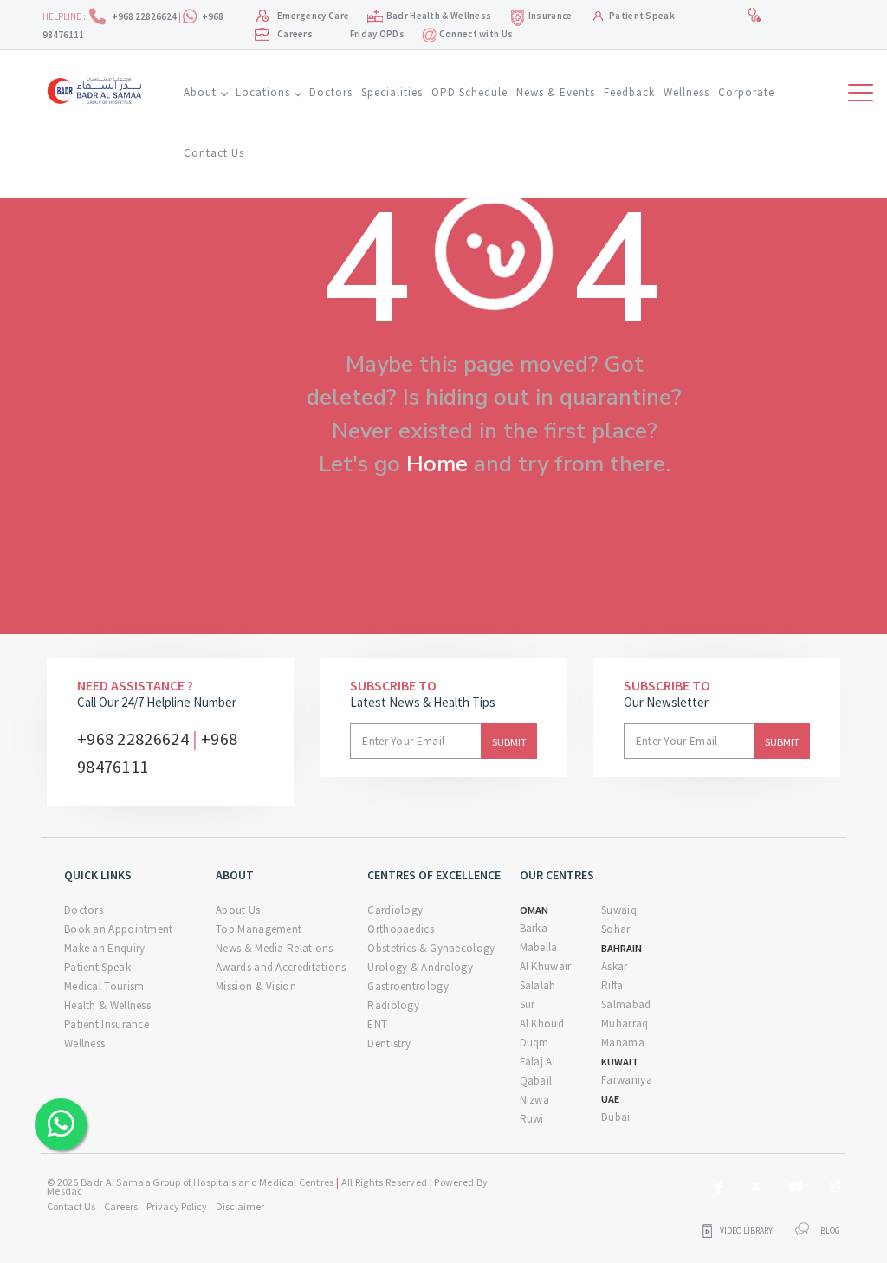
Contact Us (214, 153)
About (200, 92)
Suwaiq (619, 910)
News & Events (555, 92)
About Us (238, 910)
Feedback (629, 92)
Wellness (686, 92)
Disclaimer (240, 1206)
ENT (377, 1024)
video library (746, 1231)
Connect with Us (475, 34)
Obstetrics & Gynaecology (431, 948)
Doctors (331, 92)
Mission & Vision (256, 986)
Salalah (538, 985)
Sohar (616, 929)
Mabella (539, 947)
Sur (527, 1004)
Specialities (392, 92)
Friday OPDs (377, 34)
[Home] (97, 88)
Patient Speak (642, 16)
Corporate (746, 92)
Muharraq (624, 1023)
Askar (614, 966)
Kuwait (619, 1061)
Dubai (616, 1117)
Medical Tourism (104, 986)
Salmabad (626, 1004)
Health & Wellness (107, 1005)
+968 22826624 (145, 16)
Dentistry (389, 1043)
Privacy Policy (176, 1206)
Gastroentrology (408, 986)
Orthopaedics (400, 929)
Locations (263, 92)
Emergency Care (313, 16)
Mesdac (65, 1190)
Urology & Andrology (420, 967)
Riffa (612, 985)
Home (437, 464)
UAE (610, 1098)
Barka (534, 928)
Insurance (550, 16)
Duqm (534, 1042)
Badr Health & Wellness (439, 16)
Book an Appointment (118, 929)
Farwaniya (626, 1079)
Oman (534, 910)
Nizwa (535, 1099)
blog (830, 1231)
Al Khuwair (546, 966)
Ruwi (532, 1118)
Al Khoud (542, 1023)
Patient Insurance (106, 1024)
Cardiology (395, 910)
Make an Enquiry (105, 948)
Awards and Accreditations (281, 967)
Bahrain (621, 948)
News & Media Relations (274, 948)
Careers (295, 34)
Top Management (258, 929)
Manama (622, 1042)
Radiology (393, 1005)
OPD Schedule (469, 92)
